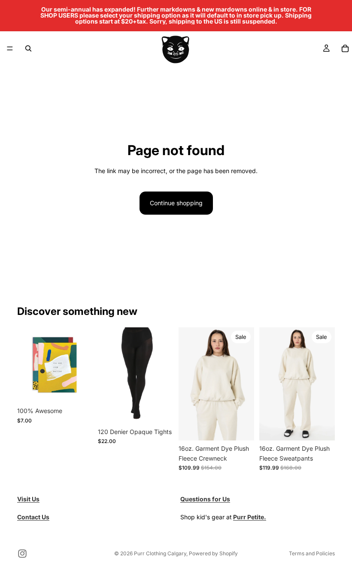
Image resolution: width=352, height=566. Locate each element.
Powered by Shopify (213, 553)
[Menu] (10, 48)
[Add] (79, 389)
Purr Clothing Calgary (160, 553)
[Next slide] (244, 383)
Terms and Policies (312, 553)
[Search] (28, 48)
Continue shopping (176, 203)
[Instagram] (22, 553)
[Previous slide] (188, 383)
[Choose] (160, 410)
